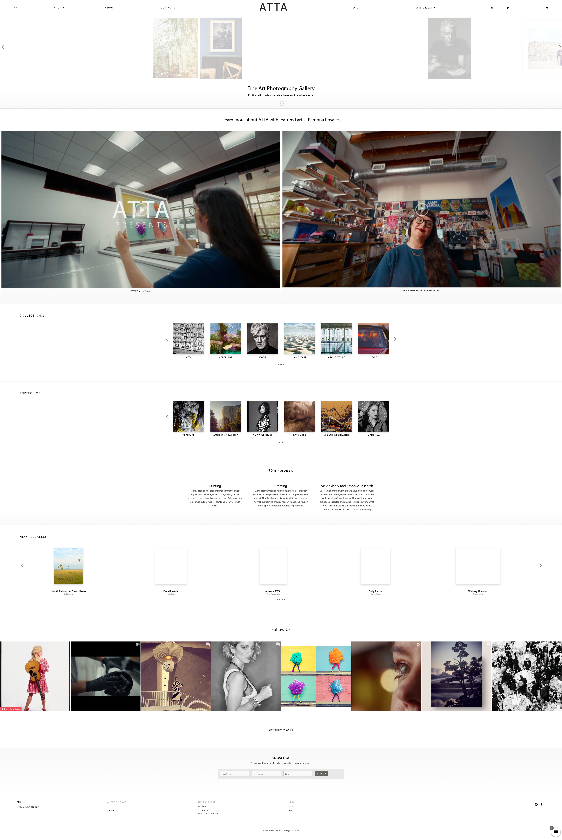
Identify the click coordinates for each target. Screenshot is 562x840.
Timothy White (76, 594)
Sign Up (321, 773)
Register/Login (425, 7)
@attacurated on (279, 730)
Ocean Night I (281, 591)
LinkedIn (508, 7)
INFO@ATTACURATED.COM (28, 807)
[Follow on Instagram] (536, 804)
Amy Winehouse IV (486, 591)
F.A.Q (355, 7)
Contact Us (169, 7)
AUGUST (292, 806)
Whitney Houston (76, 591)
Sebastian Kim (383, 594)
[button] (167, 339)
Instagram (492, 7)
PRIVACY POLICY (205, 810)
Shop (57, 7)
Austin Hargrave (178, 594)
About (109, 7)
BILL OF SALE (204, 806)
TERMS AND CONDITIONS (209, 813)
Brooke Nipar (485, 594)
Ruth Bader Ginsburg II (383, 591)
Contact (111, 810)
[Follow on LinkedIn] (542, 804)
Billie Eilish (178, 591)
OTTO (291, 810)
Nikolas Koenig (281, 594)
